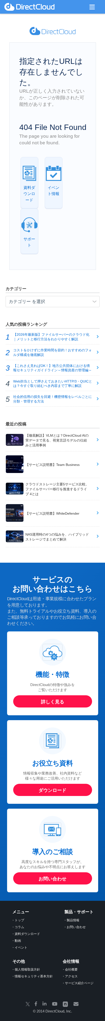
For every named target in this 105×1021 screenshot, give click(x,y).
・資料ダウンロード (25, 934)
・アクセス (70, 976)
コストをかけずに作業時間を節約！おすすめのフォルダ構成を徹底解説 (52, 352)
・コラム (17, 927)
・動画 (16, 940)
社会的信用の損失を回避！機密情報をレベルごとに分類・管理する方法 (52, 399)
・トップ (17, 920)
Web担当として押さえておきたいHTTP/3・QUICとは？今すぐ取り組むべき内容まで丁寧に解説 (52, 384)
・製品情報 (71, 920)
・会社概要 (70, 969)
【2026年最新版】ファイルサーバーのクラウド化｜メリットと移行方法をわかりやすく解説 (51, 337)
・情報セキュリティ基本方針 (32, 976)
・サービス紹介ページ (78, 983)
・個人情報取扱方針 (25, 969)
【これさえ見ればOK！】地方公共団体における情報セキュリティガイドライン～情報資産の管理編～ (52, 368)
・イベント (19, 947)
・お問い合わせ (74, 927)
